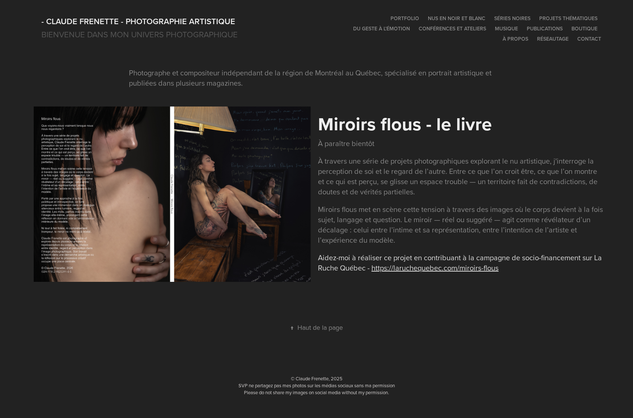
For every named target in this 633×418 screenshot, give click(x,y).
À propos (515, 38)
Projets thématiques (568, 18)
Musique (506, 28)
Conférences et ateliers (452, 28)
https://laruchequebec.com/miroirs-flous (435, 267)
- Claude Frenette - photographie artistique (138, 21)
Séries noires (512, 18)
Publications (545, 28)
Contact (589, 38)
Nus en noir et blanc (456, 18)
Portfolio (404, 18)
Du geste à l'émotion (381, 28)
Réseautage (553, 38)
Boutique (584, 28)
